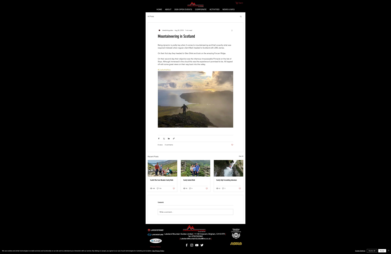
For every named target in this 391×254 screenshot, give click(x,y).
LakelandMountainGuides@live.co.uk (195, 238)
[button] (240, 3)
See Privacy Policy (158, 251)
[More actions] (232, 30)
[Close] (388, 250)
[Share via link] (174, 138)
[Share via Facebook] (159, 138)
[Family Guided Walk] (195, 168)
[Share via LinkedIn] (169, 138)
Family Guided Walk (189, 180)
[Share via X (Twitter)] (164, 138)
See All (241, 156)
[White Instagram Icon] (192, 245)
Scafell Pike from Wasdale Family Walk (161, 180)
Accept (382, 251)
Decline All (372, 251)
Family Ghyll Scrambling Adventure (226, 180)
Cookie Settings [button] (360, 251)
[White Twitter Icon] (202, 245)
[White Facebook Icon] (187, 245)
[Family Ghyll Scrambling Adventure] (228, 168)
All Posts (151, 16)
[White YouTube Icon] (197, 245)
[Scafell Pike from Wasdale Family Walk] (162, 168)
